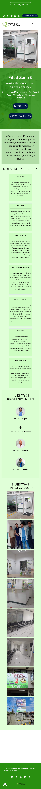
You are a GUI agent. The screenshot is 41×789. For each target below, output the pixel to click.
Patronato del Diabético (18, 769)
